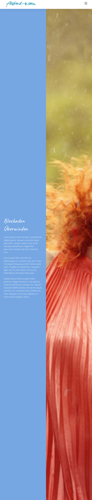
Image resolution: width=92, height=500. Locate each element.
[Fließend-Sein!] (21, 6)
